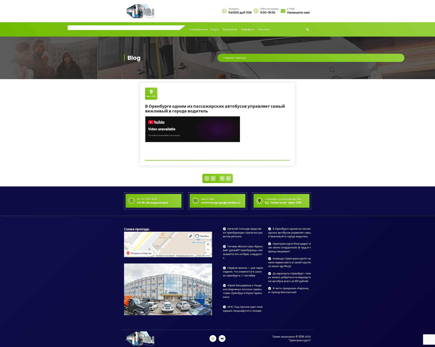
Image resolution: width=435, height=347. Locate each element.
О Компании (197, 29)
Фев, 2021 (151, 93)
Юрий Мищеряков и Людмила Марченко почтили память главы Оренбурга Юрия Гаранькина (242, 291)
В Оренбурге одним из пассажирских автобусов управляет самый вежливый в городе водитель (215, 108)
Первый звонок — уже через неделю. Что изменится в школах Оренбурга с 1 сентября (243, 271)
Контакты (264, 29)
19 (222, 178)
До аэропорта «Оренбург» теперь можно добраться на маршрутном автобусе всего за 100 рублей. (289, 277)
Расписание (230, 29)
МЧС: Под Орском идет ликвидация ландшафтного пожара (243, 308)
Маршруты (248, 29)
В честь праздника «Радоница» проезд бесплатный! (288, 290)
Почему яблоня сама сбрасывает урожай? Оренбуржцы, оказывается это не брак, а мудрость (243, 252)
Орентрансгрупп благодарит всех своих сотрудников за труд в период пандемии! (289, 247)
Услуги (214, 29)
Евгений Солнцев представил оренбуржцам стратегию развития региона (242, 232)
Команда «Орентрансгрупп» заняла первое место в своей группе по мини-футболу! (289, 262)
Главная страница (234, 58)
